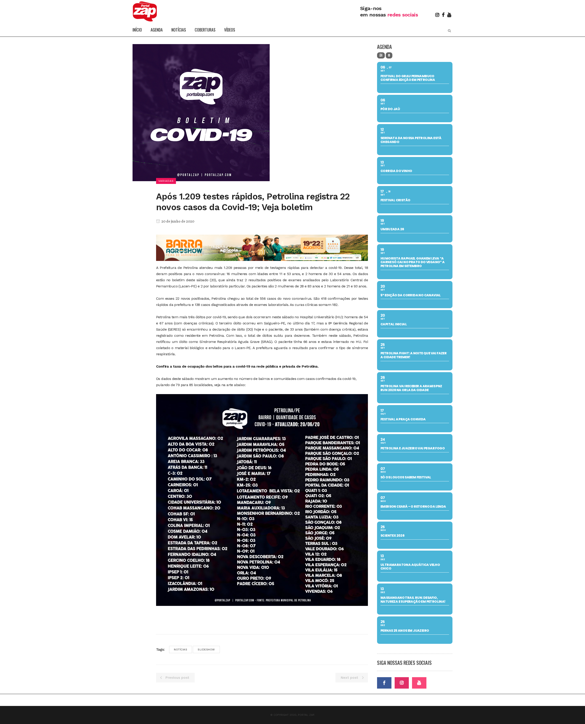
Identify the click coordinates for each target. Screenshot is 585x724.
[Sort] (389, 55)
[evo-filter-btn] (381, 55)
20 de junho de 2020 (177, 221)
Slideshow (206, 649)
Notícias (180, 649)
